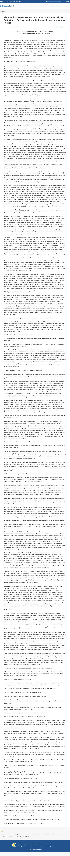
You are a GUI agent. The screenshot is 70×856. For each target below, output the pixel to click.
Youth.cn (38, 834)
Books (52, 6)
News (34, 6)
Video (38, 6)
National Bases (66, 6)
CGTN (22, 834)
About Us (31, 849)
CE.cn (43, 834)
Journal (48, 6)
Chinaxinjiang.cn (11, 836)
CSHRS (30, 6)
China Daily (27, 834)
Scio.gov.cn (3, 836)
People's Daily (4, 834)
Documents (58, 6)
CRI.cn (33, 834)
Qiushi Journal (66, 834)
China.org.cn (16, 834)
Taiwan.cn (48, 834)
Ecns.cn (59, 834)
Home (25, 6)
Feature (43, 6)
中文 (64, 1)
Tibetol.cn (18, 836)
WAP (68, 1)
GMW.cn (54, 834)
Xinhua (10, 834)
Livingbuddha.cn (25, 836)
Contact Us (38, 849)
